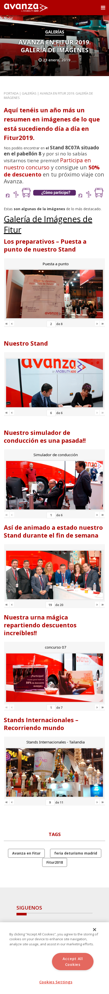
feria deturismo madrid (75, 853)
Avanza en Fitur (26, 853)
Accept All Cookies (73, 961)
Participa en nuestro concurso (47, 163)
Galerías (54, 32)
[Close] (94, 929)
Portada (11, 93)
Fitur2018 (54, 862)
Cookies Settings (55, 982)
